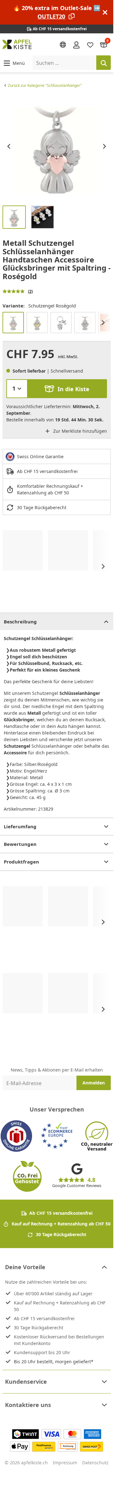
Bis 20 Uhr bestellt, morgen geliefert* (53, 1362)
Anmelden (93, 1083)
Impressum (65, 1463)
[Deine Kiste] (104, 44)
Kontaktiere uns (28, 1405)
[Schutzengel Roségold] (13, 322)
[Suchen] (103, 62)
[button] (14, 62)
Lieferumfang (20, 826)
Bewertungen (20, 844)
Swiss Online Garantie (40, 456)
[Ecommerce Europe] (56, 1136)
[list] (57, 146)
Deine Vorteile (25, 1267)
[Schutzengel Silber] (85, 322)
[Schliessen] (105, 12)
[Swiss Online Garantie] (16, 1136)
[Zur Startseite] (17, 44)
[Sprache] (63, 45)
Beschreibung (20, 621)
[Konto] (76, 44)
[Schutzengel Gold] (37, 322)
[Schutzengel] (61, 322)
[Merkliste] (90, 44)
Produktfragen (21, 861)
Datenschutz (95, 1463)
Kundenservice (26, 1381)
